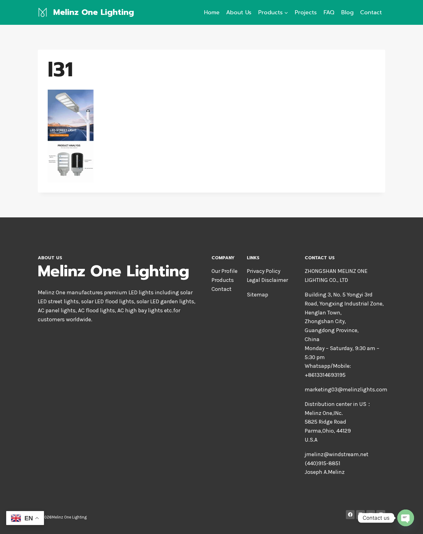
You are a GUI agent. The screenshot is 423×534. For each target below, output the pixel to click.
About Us (238, 12)
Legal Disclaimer (267, 280)
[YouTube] (370, 514)
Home (212, 12)
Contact (371, 12)
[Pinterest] (380, 514)
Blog (347, 12)
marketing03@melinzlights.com (346, 389)
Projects (306, 12)
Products (223, 280)
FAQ (329, 12)
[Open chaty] (405, 518)
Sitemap (257, 294)
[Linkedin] (360, 514)
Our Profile (225, 271)
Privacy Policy (263, 271)
